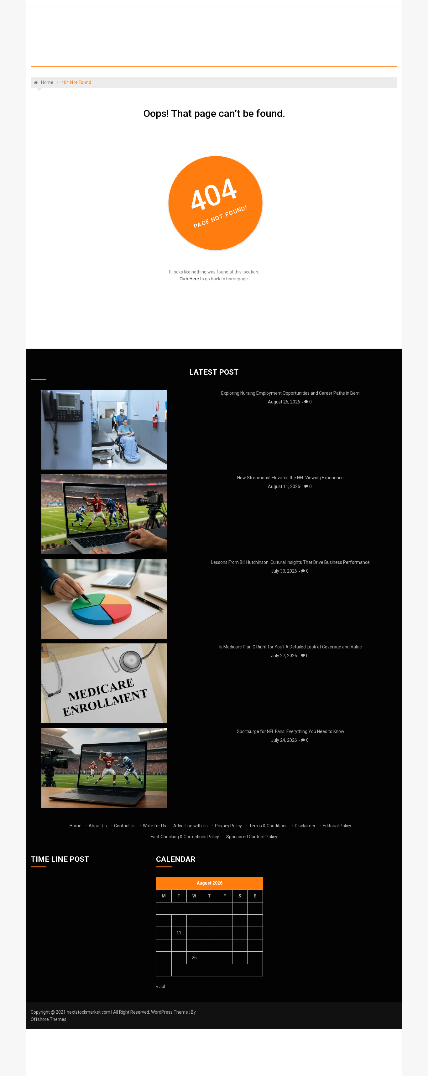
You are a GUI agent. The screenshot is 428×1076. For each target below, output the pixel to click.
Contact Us (125, 825)
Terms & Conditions (268, 825)
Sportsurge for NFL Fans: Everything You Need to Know (290, 731)
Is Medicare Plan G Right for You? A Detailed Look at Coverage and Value (290, 646)
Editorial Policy (337, 825)
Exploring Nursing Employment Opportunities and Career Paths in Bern (290, 393)
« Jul (160, 986)
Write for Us (154, 825)
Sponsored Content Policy (251, 836)
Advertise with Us (190, 825)
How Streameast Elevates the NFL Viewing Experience (290, 477)
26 (194, 957)
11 (178, 932)
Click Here (189, 278)
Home (75, 825)
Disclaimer (305, 825)
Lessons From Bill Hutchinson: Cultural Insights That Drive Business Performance (290, 562)
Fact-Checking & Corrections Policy (185, 836)
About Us (98, 825)
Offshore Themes (48, 1019)
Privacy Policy (228, 825)
